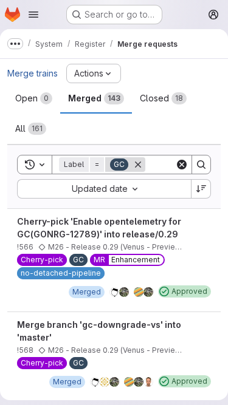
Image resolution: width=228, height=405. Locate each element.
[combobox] (104, 189)
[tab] (33, 98)
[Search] (201, 164)
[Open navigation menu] (33, 14)
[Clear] (181, 164)
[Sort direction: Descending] (201, 189)
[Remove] (138, 164)
